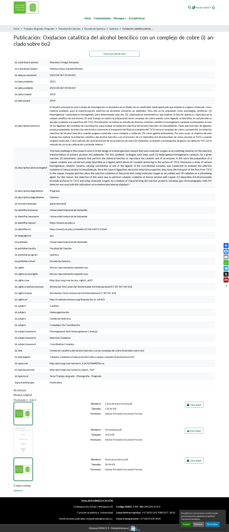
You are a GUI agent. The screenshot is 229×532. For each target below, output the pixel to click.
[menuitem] (120, 18)
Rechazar (198, 524)
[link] (194, 405)
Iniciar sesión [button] (203, 7)
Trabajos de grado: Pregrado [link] (39, 28)
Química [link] (113, 28)
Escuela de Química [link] (94, 28)
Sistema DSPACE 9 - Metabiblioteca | (109, 527)
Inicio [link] (16, 28)
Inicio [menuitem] (87, 18)
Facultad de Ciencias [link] (69, 28)
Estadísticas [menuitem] (137, 18)
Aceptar (186, 524)
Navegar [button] (119, 18)
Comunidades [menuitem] (102, 18)
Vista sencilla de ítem (114, 53)
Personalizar (212, 524)
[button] (189, 7)
